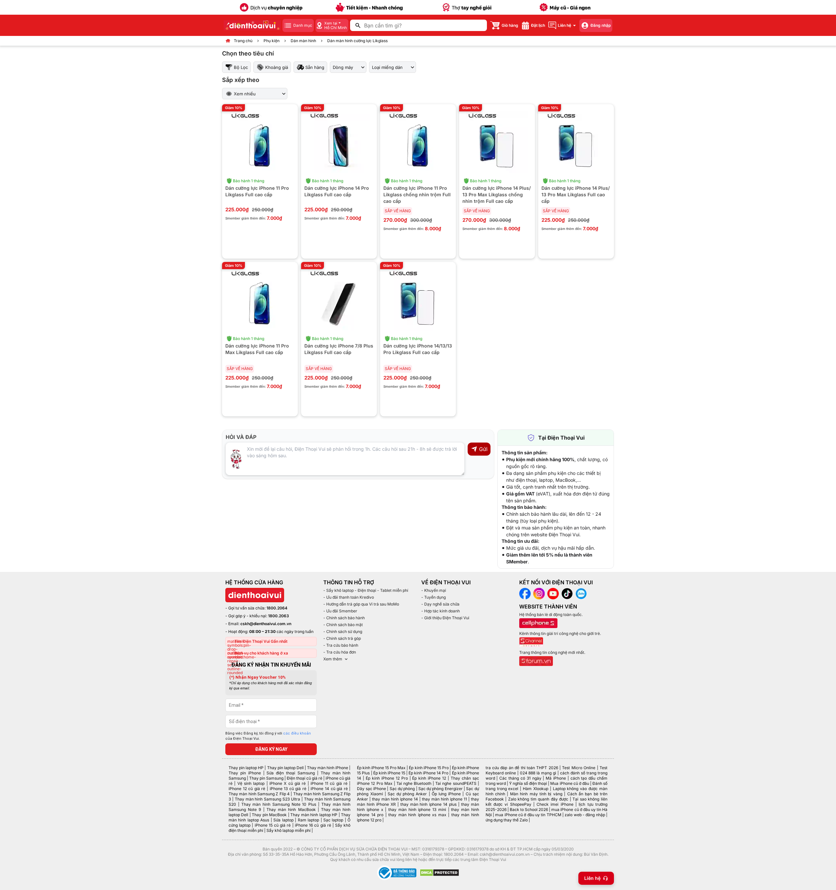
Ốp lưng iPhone (446, 793)
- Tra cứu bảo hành (340, 645)
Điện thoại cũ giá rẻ (304, 778)
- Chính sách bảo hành (344, 617)
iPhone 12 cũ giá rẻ (247, 788)
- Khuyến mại (433, 590)
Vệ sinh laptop (251, 783)
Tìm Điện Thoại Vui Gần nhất (260, 641)
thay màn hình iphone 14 (395, 799)
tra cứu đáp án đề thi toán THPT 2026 (522, 767)
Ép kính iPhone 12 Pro (387, 778)
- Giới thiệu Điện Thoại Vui (445, 617)
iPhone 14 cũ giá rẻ (329, 788)
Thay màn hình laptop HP (313, 814)
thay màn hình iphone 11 (444, 799)
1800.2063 (278, 615)
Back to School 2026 (529, 809)
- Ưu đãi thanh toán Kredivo (348, 597)
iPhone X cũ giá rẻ (287, 783)
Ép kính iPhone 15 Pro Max (381, 767)
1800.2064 (276, 608)
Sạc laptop (333, 819)
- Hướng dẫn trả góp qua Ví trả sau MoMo (361, 604)
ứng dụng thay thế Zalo (507, 819)
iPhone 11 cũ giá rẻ (329, 783)
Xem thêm (332, 658)
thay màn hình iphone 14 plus (428, 804)
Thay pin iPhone (245, 772)
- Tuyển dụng (433, 597)
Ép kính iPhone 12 (429, 778)
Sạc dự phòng (402, 788)
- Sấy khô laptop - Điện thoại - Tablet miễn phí (365, 590)
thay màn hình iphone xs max (417, 814)
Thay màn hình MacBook (291, 809)
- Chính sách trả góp (342, 638)
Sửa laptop (283, 819)
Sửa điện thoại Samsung (290, 772)
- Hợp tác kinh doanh (440, 610)
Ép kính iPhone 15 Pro (428, 767)
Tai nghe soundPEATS (455, 783)
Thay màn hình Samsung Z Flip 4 (259, 793)
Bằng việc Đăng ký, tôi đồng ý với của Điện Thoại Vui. (268, 736)
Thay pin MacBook (269, 814)
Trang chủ (243, 40)
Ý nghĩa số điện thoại (528, 783)
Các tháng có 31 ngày (520, 778)
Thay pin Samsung (266, 778)
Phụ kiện (272, 40)
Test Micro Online (578, 767)
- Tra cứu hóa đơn (339, 652)
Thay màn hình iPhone (327, 767)
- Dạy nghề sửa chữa (440, 604)
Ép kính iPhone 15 (389, 772)
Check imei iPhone (555, 804)
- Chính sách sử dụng (342, 631)
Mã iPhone (556, 778)
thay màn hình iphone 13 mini (417, 809)
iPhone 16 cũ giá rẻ (313, 825)
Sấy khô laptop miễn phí (288, 830)
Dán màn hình (303, 40)
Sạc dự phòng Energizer (440, 788)
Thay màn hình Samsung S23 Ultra (267, 799)
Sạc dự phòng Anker (407, 793)
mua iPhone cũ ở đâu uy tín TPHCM (528, 814)
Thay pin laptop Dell (285, 767)
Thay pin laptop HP (246, 767)
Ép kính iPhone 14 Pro (428, 772)
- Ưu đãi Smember (340, 610)
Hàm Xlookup (535, 788)
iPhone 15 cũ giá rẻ (273, 825)
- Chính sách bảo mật (343, 624)
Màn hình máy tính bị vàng (536, 793)
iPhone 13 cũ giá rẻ (288, 788)
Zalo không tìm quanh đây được (538, 799)
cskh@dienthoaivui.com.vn (265, 623)
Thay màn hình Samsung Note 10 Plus (278, 804)
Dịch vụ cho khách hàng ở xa (261, 653)
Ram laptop (308, 819)
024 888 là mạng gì (538, 772)
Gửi (483, 449)
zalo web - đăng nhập (585, 814)
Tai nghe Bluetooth (413, 783)
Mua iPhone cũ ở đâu (569, 783)
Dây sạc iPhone (371, 788)
